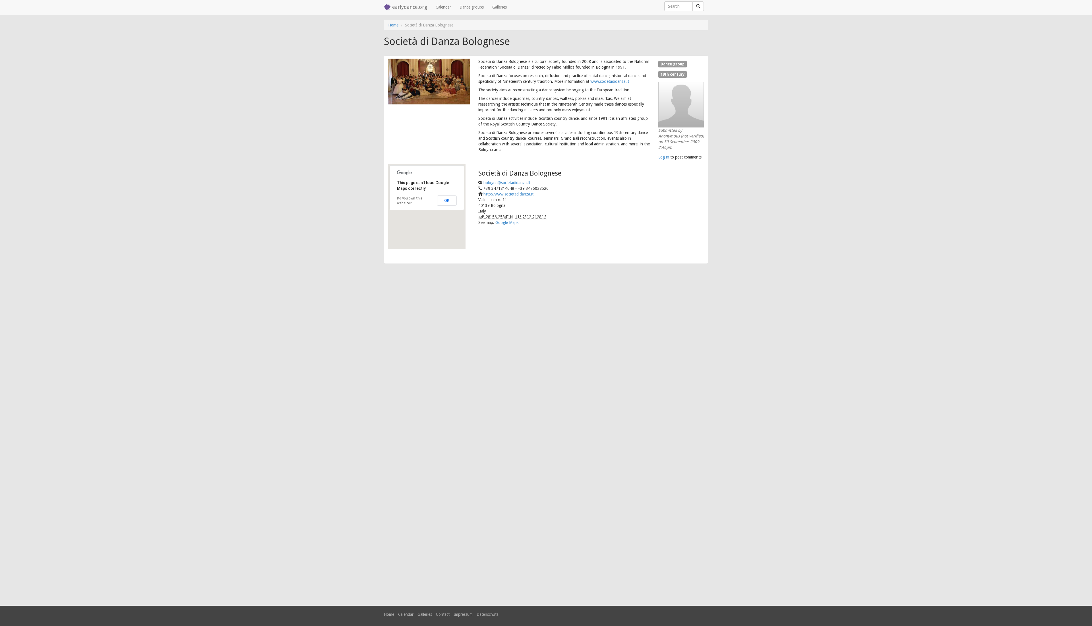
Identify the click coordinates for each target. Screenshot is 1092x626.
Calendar (443, 7)
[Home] (388, 7)
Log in (663, 157)
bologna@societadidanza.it (506, 182)
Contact (443, 614)
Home (393, 25)
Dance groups (472, 7)
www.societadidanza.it (609, 81)
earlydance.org (409, 7)
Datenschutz (488, 614)
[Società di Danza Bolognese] (429, 81)
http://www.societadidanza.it (508, 194)
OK (447, 200)
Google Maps (506, 222)
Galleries (499, 7)
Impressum (463, 614)
